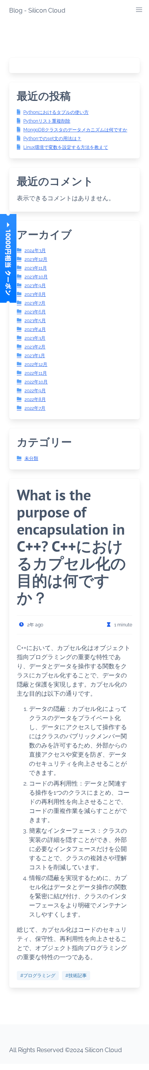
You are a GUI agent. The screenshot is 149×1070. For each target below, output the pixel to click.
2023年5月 (35, 320)
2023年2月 (34, 347)
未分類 (31, 458)
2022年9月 (35, 390)
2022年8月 (35, 399)
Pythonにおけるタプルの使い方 (56, 112)
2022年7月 (34, 408)
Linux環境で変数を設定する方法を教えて (65, 147)
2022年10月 (36, 382)
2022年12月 (35, 364)
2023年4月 (35, 329)
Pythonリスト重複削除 (46, 121)
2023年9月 (35, 285)
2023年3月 (34, 338)
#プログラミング (37, 975)
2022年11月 (35, 373)
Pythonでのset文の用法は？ (52, 138)
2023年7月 (34, 303)
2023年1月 (34, 355)
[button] (139, 10)
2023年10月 (36, 276)
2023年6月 (35, 312)
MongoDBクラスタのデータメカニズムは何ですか (75, 130)
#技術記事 (76, 975)
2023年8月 (35, 294)
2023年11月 (35, 268)
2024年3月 (35, 250)
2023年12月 (35, 259)
